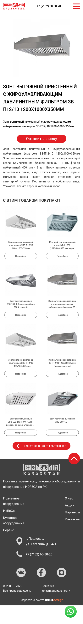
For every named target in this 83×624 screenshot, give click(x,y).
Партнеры (72, 512)
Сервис (8, 530)
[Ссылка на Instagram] (62, 573)
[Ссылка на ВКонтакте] (21, 573)
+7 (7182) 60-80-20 (49, 6)
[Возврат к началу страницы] (74, 458)
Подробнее (20, 256)
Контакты (72, 519)
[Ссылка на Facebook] (41, 573)
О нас (69, 498)
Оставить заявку (41, 138)
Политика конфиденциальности (56, 588)
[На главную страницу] (14, 6)
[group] (41, 48)
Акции (70, 505)
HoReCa (9, 511)
